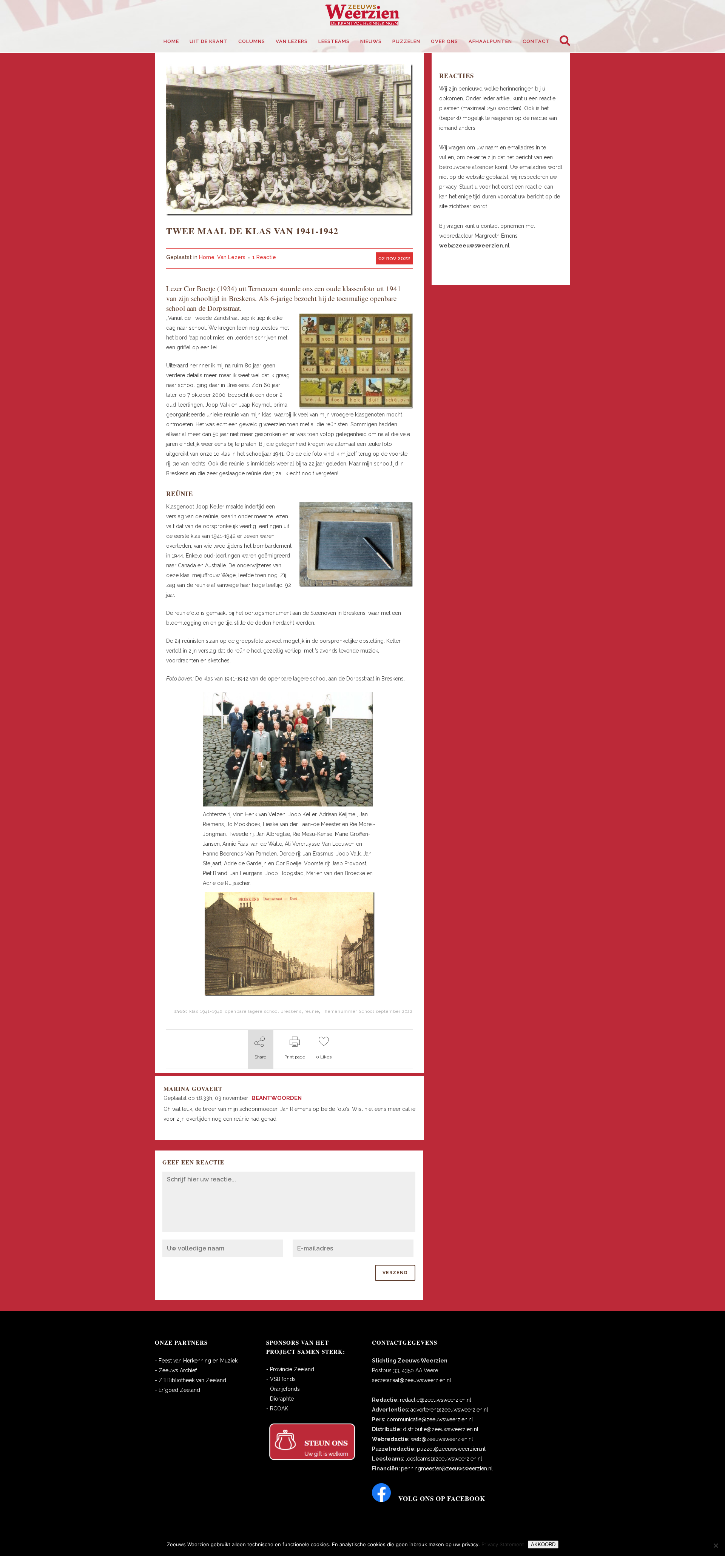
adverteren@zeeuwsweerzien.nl (449, 1410)
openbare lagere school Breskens (263, 1011)
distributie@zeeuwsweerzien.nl (440, 1429)
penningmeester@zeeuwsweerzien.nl (447, 1468)
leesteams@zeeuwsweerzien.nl (444, 1459)
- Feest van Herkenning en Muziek (196, 1361)
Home (206, 257)
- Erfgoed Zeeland (177, 1390)
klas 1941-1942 (205, 1011)
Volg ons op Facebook (441, 1498)
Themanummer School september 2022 (367, 1011)
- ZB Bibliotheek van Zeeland (190, 1380)
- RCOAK (277, 1408)
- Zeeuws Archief (176, 1370)
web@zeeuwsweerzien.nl (442, 1439)
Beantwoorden (276, 1098)
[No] (715, 1545)
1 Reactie (264, 257)
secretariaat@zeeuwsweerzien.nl (411, 1380)
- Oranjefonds (283, 1389)
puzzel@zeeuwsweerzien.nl (451, 1449)
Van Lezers (231, 257)
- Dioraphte (280, 1399)
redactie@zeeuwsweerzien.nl (435, 1400)
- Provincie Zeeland (290, 1369)
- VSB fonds (281, 1379)
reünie (311, 1011)
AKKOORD (543, 1544)
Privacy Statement (502, 1544)
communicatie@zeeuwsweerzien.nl (430, 1419)
